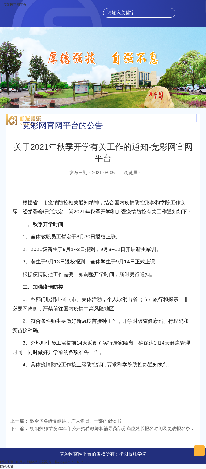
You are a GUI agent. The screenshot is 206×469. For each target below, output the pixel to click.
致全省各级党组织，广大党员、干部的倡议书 (75, 421)
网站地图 (6, 466)
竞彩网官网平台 (15, 5)
